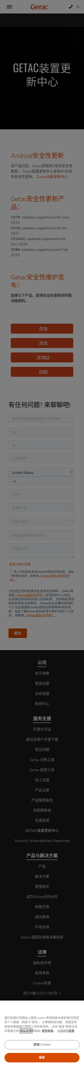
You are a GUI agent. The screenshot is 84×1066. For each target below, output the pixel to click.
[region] (42, 1033)
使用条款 (47, 1031)
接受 (42, 1057)
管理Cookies (42, 1045)
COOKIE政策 (65, 1031)
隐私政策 (26, 1031)
